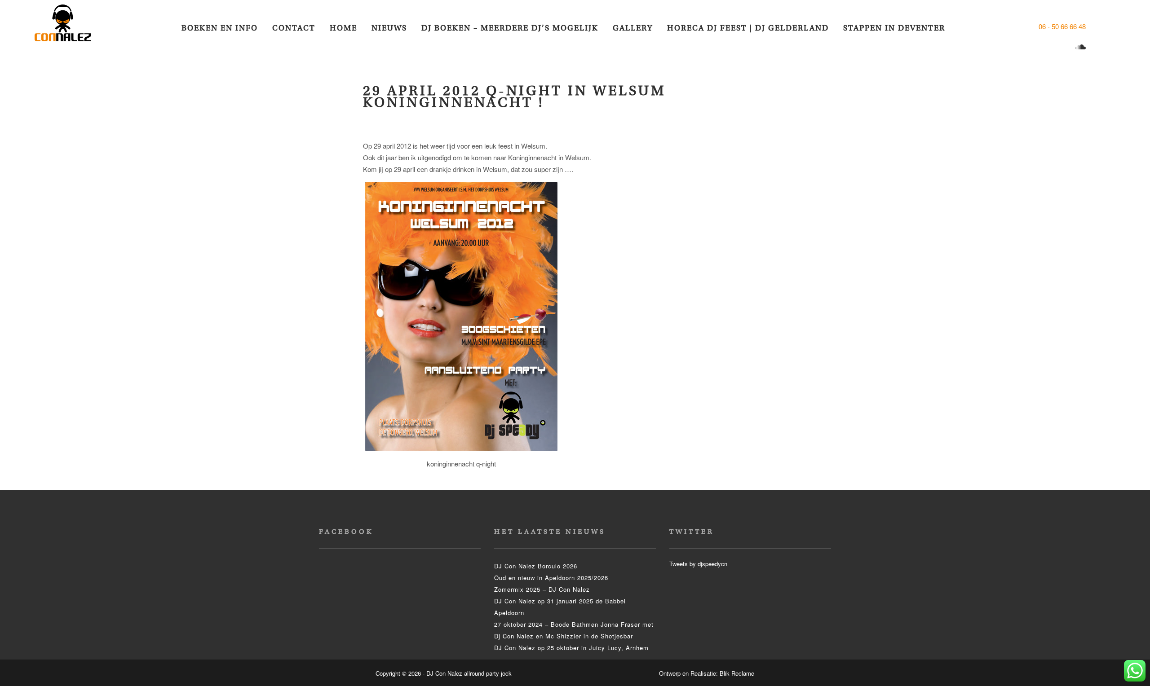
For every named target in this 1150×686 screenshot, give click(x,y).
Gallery (633, 28)
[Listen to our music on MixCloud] (1081, 47)
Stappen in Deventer (894, 28)
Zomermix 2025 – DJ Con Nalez (542, 589)
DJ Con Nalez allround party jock (68, 26)
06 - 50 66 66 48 (1062, 26)
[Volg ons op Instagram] (1046, 47)
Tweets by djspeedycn (698, 563)
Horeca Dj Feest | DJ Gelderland (748, 28)
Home (343, 28)
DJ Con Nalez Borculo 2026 (535, 566)
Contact (293, 28)
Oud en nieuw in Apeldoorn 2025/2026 (551, 577)
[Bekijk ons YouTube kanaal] (1064, 47)
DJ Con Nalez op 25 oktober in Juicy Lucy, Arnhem (571, 647)
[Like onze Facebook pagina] (1095, 26)
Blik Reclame (737, 673)
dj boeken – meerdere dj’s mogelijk (509, 28)
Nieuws (389, 28)
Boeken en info (219, 28)
